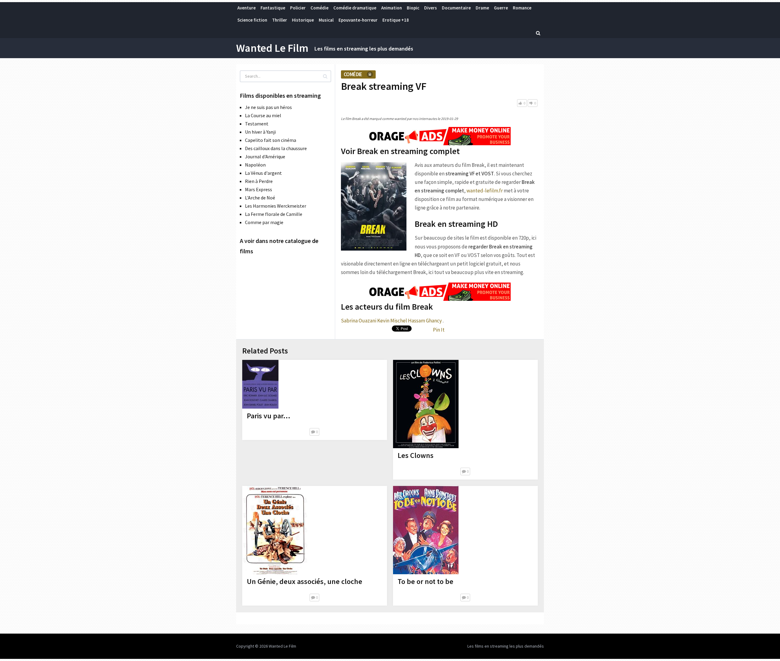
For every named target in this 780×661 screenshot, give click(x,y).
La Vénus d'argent (263, 173)
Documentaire (456, 8)
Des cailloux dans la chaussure (276, 148)
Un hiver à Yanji (260, 132)
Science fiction (252, 20)
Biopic (413, 8)
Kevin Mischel (392, 320)
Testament (256, 124)
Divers (430, 8)
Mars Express (258, 189)
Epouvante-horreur (358, 20)
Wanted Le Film (272, 48)
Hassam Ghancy (425, 320)
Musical (326, 20)
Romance (522, 8)
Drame (482, 8)
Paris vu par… (268, 415)
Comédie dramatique (354, 8)
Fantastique (273, 8)
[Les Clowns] (426, 404)
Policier (298, 8)
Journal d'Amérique (265, 156)
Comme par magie (264, 222)
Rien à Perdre (259, 181)
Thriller (279, 20)
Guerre (501, 8)
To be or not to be (425, 581)
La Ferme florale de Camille (273, 214)
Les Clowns (416, 455)
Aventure (246, 8)
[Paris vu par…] (260, 384)
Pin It (439, 329)
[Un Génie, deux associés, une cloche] (275, 530)
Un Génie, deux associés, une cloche (304, 581)
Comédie (319, 8)
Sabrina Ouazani (358, 320)
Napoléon (255, 165)
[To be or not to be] (426, 530)
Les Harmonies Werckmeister (275, 206)
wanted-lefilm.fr (484, 190)
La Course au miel (263, 115)
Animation (391, 8)
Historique (303, 20)
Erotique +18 (395, 20)
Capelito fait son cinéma (270, 140)
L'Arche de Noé (260, 198)
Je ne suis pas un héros (268, 107)
